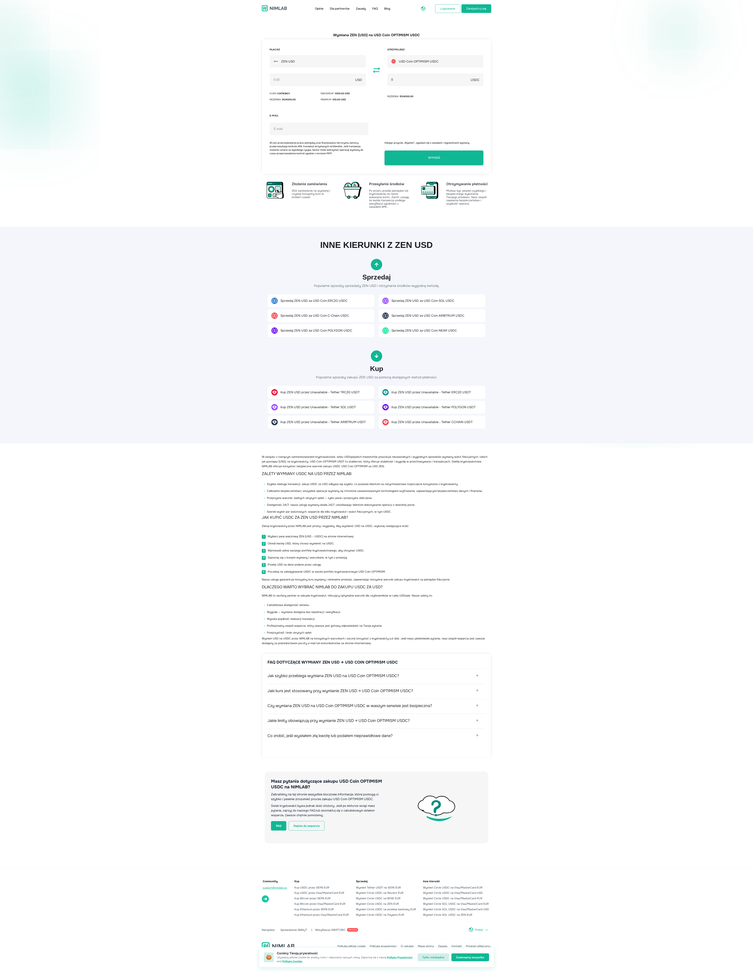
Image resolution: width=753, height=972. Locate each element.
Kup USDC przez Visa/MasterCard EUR (319, 893)
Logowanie (447, 9)
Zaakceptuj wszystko (470, 957)
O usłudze (407, 946)
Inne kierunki (431, 881)
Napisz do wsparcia (307, 826)
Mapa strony (426, 946)
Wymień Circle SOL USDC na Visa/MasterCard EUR (456, 904)
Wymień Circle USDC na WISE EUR (378, 898)
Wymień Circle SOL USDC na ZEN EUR (447, 915)
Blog (387, 9)
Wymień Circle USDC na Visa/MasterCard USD (453, 893)
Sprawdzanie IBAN (293, 930)
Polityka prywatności (383, 946)
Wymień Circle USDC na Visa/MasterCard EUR (452, 887)
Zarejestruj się (476, 9)
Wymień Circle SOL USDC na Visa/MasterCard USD (456, 909)
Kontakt (457, 946)
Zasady (361, 9)
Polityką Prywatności (399, 957)
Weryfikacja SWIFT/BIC (336, 930)
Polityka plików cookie (351, 946)
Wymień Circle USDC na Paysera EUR (380, 915)
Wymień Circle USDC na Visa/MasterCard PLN (452, 898)
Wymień (434, 158)
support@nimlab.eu (275, 887)
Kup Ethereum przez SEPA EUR (314, 909)
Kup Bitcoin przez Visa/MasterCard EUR (319, 904)
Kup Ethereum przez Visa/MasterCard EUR (321, 915)
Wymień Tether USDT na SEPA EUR (378, 887)
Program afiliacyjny (478, 946)
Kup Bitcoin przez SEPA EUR (312, 898)
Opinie (319, 9)
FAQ (375, 9)
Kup (296, 881)
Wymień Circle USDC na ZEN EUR (377, 904)
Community (270, 881)
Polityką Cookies (292, 961)
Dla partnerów (340, 9)
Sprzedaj (362, 881)
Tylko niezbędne (433, 957)
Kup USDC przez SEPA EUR (311, 887)
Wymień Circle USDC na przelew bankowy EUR (386, 909)
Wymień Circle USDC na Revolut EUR (379, 893)
